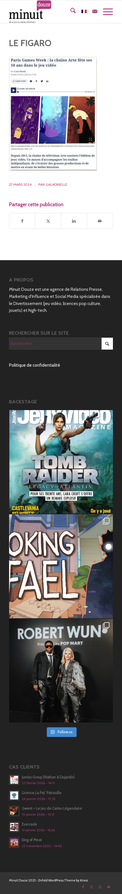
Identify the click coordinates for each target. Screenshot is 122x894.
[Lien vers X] (91, 887)
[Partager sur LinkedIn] (74, 221)
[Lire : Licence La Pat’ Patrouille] (14, 795)
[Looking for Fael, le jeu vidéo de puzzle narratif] (61, 566)
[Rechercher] (70, 11)
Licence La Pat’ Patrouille (42, 793)
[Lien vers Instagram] (100, 887)
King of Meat (32, 840)
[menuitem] (70, 11)
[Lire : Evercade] (14, 827)
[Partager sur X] (48, 221)
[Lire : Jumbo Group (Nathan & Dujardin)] (14, 780)
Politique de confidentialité (34, 365)
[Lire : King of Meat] (14, 842)
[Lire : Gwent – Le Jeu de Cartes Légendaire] (14, 811)
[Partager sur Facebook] (22, 221)
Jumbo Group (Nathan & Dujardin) (48, 777)
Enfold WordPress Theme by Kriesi (63, 880)
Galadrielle (56, 184)
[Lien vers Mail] (108, 887)
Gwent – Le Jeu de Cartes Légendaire (52, 808)
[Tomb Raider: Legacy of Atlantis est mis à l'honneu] (61, 462)
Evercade (29, 824)
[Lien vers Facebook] (83, 887)
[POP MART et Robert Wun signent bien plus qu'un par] (61, 671)
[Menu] (105, 11)
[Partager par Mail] (100, 221)
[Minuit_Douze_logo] (50, 11)
